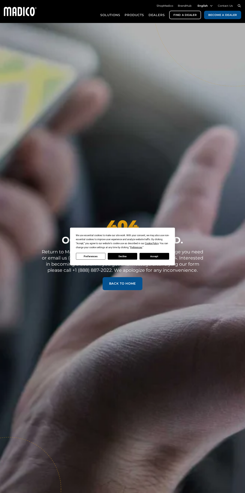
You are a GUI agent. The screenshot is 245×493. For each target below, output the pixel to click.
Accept (154, 256)
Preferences (91, 256)
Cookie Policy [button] (151, 243)
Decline (122, 256)
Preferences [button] (136, 247)
